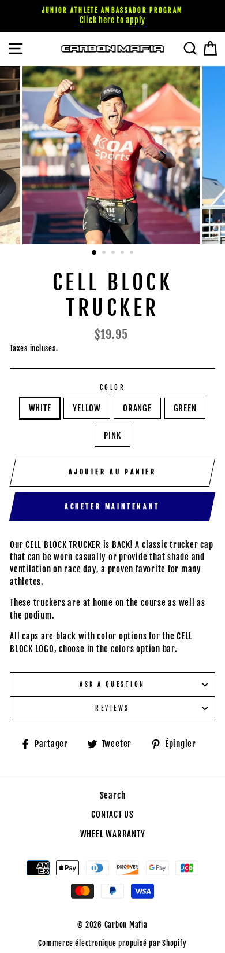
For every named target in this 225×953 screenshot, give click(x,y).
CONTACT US (112, 814)
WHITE (40, 408)
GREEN (185, 408)
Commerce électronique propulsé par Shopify (112, 943)
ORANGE (137, 408)
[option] (112, 16)
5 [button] (133, 253)
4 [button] (123, 253)
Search (113, 795)
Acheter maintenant (112, 506)
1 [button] (94, 253)
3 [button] (114, 253)
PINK (112, 435)
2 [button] (105, 253)
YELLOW (87, 408)
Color (112, 387)
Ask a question (112, 684)
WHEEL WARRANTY (112, 834)
